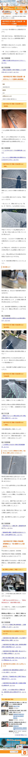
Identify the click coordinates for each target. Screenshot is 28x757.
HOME (2, 16)
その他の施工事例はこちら (21, 735)
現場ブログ (8, 16)
